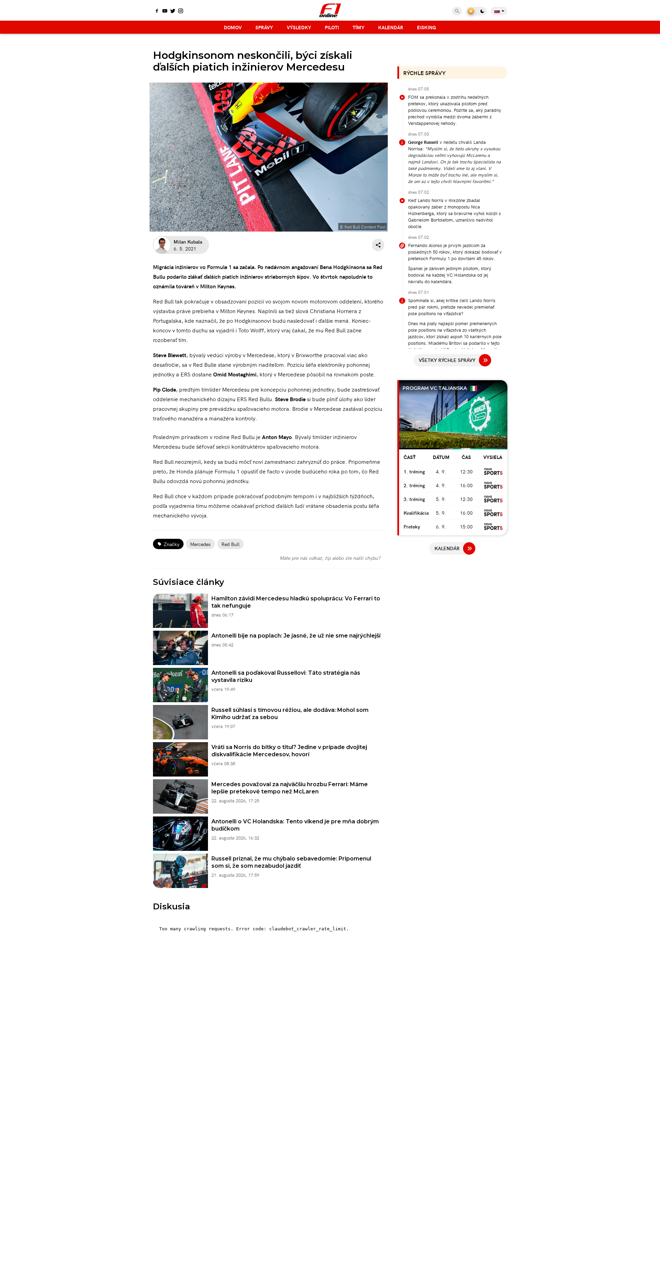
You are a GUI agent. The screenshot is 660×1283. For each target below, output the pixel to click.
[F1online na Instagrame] (181, 11)
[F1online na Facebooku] (157, 11)
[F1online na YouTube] (165, 11)
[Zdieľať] (378, 245)
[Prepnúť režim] (476, 11)
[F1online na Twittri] (173, 11)
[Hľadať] (457, 11)
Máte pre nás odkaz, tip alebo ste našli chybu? (329, 557)
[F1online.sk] (330, 10)
